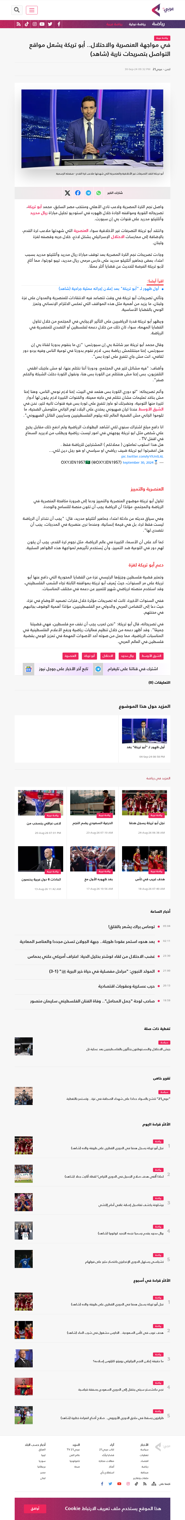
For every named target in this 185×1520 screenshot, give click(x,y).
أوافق (35, 1508)
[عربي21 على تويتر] (50, 24)
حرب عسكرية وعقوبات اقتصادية (126, 986)
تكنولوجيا (75, 1461)
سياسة (164, 1042)
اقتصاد (144, 1461)
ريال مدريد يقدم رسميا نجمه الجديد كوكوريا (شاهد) (131, 1233)
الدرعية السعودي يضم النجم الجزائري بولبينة (93, 824)
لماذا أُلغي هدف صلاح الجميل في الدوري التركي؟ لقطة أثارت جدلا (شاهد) (114, 1176)
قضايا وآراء (108, 1455)
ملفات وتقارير (140, 1478)
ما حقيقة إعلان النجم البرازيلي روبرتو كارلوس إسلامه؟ (128, 1361)
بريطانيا (41, 1467)
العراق (42, 1449)
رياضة (158, 23)
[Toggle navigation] (32, 10)
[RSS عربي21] (19, 24)
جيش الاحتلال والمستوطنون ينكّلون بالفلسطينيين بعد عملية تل (128, 1049)
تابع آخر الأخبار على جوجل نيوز (63, 669)
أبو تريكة (35, 207)
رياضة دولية (137, 24)
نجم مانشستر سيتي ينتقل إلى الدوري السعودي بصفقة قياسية (121, 1389)
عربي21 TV (73, 1449)
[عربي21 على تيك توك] (27, 24)
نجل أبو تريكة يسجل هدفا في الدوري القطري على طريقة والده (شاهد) (147, 824)
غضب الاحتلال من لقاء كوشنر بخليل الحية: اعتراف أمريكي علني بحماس (91, 956)
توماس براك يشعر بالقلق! (131, 927)
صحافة (144, 1472)
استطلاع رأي (107, 1472)
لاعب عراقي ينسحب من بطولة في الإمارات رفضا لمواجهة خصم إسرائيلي (43, 824)
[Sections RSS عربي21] (153, 1484)
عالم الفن (74, 1455)
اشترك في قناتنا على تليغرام (133, 669)
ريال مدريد (39, 213)
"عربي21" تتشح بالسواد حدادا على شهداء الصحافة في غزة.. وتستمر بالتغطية (118, 1099)
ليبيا (43, 1455)
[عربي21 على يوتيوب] (41, 24)
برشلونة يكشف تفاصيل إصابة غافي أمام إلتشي (131, 1205)
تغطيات (144, 1455)
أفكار (111, 1467)
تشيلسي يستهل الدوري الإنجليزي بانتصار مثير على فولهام (124, 1262)
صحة (77, 1467)
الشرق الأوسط (151, 409)
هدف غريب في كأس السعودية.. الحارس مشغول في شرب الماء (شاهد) (145, 880)
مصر (43, 1472)
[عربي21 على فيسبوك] (59, 24)
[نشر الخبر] (67, 193)
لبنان (43, 1478)
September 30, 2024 (138, 462)
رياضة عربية (114, 24)
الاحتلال (118, 237)
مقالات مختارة (106, 1461)
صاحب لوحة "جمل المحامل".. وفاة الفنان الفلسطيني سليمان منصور (92, 1001)
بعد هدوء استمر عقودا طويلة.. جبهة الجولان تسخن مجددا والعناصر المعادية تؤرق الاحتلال (87, 942)
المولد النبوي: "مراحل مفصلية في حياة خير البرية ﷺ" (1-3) (102, 971)
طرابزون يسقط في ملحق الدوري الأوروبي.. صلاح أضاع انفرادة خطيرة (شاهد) (112, 1418)
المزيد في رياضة (158, 778)
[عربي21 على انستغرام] (35, 24)
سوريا (42, 1461)
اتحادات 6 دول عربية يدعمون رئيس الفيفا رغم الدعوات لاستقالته (41, 880)
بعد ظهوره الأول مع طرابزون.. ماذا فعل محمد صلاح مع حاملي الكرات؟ (95, 880)
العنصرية (81, 231)
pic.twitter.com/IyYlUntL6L (142, 456)
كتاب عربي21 (106, 1449)
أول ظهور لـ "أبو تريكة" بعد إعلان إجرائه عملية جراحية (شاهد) (109, 288)
